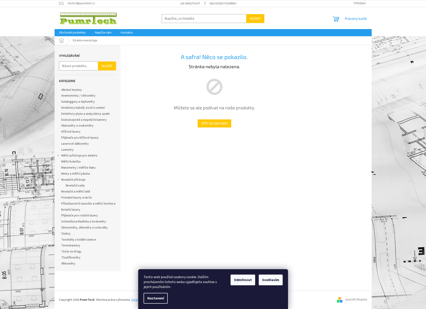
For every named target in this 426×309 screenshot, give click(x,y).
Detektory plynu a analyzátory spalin (85, 114)
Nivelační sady (75, 185)
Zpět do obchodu (214, 123)
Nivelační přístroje (73, 180)
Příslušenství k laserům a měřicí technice (88, 203)
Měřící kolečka (71, 161)
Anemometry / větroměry (78, 95)
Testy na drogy (71, 251)
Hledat (255, 18)
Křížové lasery (71, 131)
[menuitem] (72, 32)
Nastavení (155, 298)
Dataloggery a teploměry (78, 101)
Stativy (66, 233)
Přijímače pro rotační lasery (79, 215)
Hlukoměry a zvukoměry (77, 125)
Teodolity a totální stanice (78, 239)
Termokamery (70, 245)
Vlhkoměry (68, 263)
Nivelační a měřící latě (75, 191)
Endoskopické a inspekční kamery (84, 120)
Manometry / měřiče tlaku (78, 167)
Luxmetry (67, 150)
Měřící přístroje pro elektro (79, 155)
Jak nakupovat (190, 4)
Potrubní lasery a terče (76, 197)
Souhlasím (270, 279)
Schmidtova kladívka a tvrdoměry (83, 221)
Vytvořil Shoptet (356, 300)
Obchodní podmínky (223, 4)
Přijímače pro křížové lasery (80, 137)
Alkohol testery (71, 90)
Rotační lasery (70, 209)
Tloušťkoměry (71, 257)
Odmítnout (243, 279)
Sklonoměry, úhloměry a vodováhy (84, 227)
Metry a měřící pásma (75, 173)
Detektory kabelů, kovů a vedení (83, 108)
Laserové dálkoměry (75, 144)
